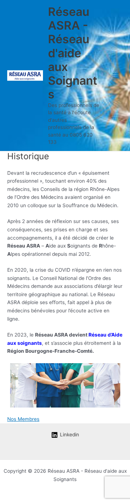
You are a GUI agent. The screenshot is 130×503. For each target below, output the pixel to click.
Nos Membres (23, 419)
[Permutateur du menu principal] (115, 75)
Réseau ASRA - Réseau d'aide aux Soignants (72, 53)
